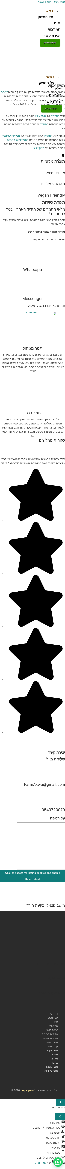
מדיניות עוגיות (50, 1038)
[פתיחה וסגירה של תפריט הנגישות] (60, 1102)
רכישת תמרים (50, 43)
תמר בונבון (52, 1066)
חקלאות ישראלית (11, 135)
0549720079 (53, 810)
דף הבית (53, 1013)
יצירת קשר (51, 36)
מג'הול (54, 1058)
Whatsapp (32, 269)
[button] (30, 1007)
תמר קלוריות (51, 1071)
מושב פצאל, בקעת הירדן (45, 905)
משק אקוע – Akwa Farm (51, 1)
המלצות (54, 29)
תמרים (4, 92)
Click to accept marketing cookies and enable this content (32, 876)
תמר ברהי (32, 413)
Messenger (32, 298)
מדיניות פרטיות (50, 1034)
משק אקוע (38, 148)
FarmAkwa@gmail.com (44, 784)
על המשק (45, 17)
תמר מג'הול (32, 348)
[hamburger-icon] (59, 11)
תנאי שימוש (51, 1042)
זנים (57, 23)
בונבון (55, 1062)
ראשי (48, 11)
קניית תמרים (51, 1046)
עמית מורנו (40, 1162)
